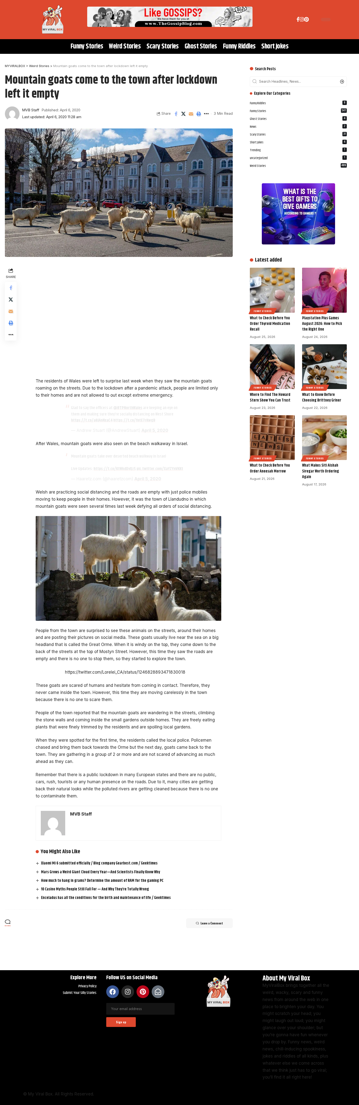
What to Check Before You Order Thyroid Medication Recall (270, 324)
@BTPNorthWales (127, 408)
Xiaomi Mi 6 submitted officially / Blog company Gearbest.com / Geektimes (99, 863)
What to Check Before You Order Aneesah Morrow (270, 468)
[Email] (191, 114)
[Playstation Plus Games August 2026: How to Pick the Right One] (324, 290)
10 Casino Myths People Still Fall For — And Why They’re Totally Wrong (95, 889)
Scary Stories (298, 134)
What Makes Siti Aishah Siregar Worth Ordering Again (320, 471)
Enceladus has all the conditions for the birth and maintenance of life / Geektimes (106, 898)
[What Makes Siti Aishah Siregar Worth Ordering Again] (324, 437)
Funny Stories (298, 111)
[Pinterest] (306, 20)
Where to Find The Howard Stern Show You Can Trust (270, 397)
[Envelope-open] (158, 991)
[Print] (198, 114)
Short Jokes (297, 142)
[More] (206, 114)
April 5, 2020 (154, 430)
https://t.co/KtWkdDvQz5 (115, 469)
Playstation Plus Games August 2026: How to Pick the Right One (322, 324)
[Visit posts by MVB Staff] (12, 113)
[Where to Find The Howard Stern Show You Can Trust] (272, 366)
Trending (297, 150)
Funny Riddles (297, 103)
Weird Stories (298, 165)
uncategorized (297, 158)
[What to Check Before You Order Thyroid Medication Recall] (272, 290)
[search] (312, 19)
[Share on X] (183, 114)
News (297, 126)
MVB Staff (30, 110)
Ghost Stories (297, 118)
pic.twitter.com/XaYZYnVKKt (160, 469)
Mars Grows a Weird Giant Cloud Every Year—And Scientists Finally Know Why (100, 872)
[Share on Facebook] (175, 114)
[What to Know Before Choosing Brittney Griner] (324, 366)
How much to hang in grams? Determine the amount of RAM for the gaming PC (102, 881)
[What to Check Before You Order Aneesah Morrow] (272, 437)
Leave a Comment (212, 923)
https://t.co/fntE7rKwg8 (134, 420)
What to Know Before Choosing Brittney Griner (321, 397)
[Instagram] (302, 20)
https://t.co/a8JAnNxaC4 (92, 420)
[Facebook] (298, 20)
